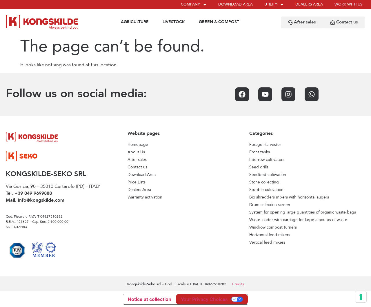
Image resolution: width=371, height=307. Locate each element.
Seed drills (258, 167)
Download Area (142, 175)
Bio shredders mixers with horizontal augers (289, 197)
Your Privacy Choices (204, 299)
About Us (136, 152)
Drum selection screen (269, 205)
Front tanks (259, 152)
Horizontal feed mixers (269, 235)
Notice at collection (149, 299)
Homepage (138, 145)
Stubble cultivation (266, 190)
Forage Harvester (265, 145)
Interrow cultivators (266, 160)
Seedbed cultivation (267, 175)
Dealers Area (139, 190)
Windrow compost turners (273, 227)
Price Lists (137, 182)
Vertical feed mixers (267, 242)
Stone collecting (264, 182)
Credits (238, 284)
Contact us (137, 167)
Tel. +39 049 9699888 (29, 193)
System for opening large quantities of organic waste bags (302, 212)
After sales (137, 160)
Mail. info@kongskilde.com (35, 200)
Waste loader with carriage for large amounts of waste (298, 220)
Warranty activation (145, 197)
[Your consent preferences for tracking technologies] (360, 296)
